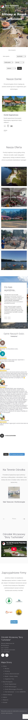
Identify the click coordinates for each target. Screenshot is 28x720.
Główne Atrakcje (7, 694)
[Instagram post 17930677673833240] (21, 445)
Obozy (14, 260)
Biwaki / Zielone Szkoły (11, 676)
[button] (2, 23)
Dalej (19, 68)
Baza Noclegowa (7, 681)
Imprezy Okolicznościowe (14, 197)
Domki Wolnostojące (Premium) (13, 689)
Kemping (7, 671)
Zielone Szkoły (14, 218)
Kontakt (5, 702)
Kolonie (14, 239)
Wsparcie (5, 700)
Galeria (5, 697)
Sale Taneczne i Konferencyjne (14, 502)
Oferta (5, 666)
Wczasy (14, 176)
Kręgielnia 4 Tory (9, 679)
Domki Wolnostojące (10, 686)
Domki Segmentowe (11, 115)
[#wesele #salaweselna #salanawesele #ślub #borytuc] (7, 445)
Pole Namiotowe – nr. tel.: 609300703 (15, 692)
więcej (5, 130)
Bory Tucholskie (12, 6)
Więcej (14, 36)
